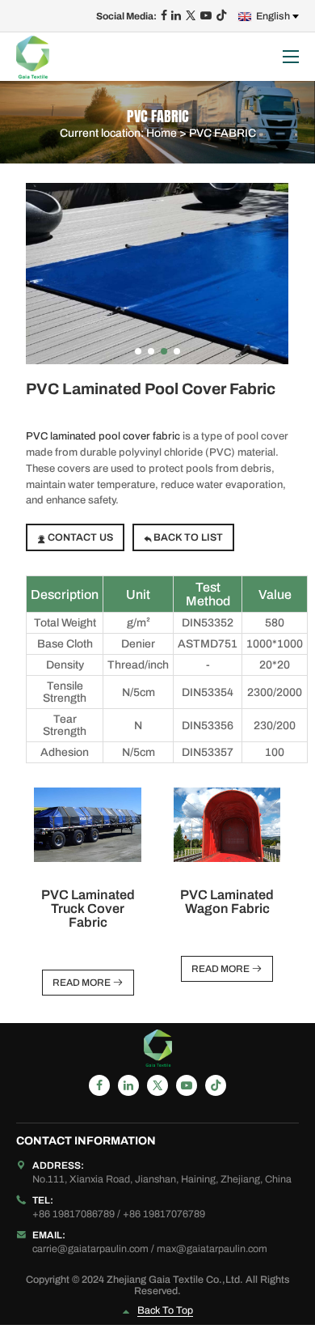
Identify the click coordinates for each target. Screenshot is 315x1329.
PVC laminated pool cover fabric (103, 436)
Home (161, 132)
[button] (138, 351)
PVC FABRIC (222, 132)
